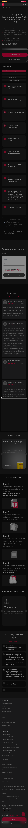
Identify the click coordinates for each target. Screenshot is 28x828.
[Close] (25, 399)
